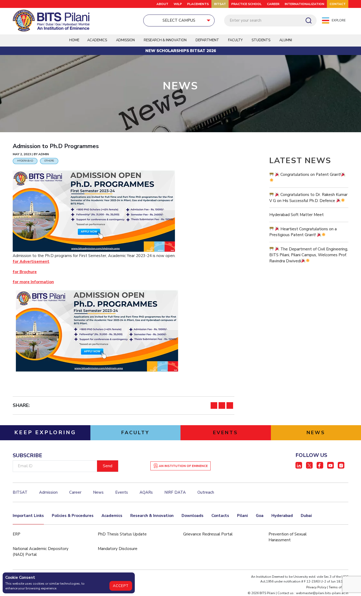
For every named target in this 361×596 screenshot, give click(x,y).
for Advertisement (31, 261)
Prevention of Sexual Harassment (288, 537)
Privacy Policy (316, 587)
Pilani (242, 515)
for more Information (33, 282)
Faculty (235, 40)
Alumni (285, 40)
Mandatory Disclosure (117, 548)
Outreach (205, 492)
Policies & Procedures (73, 515)
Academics (111, 515)
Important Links (28, 515)
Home (74, 40)
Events (121, 492)
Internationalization (304, 4)
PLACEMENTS (198, 4)
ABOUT (162, 4)
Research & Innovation (152, 515)
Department (207, 40)
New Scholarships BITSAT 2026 (180, 50)
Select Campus (179, 20)
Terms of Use (338, 587)
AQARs (146, 492)
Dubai (306, 515)
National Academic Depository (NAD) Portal (40, 551)
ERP (16, 534)
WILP (178, 4)
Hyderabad (282, 515)
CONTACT (338, 4)
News (98, 492)
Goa (259, 515)
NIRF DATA (175, 492)
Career (273, 4)
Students (261, 40)
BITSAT (220, 4)
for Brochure (25, 271)
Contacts (220, 515)
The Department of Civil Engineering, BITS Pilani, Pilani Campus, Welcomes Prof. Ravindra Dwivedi (308, 255)
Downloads (192, 515)
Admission (125, 40)
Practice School (246, 4)
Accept (121, 585)
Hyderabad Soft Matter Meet (296, 214)
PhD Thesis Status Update (122, 534)
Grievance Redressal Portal (208, 534)
